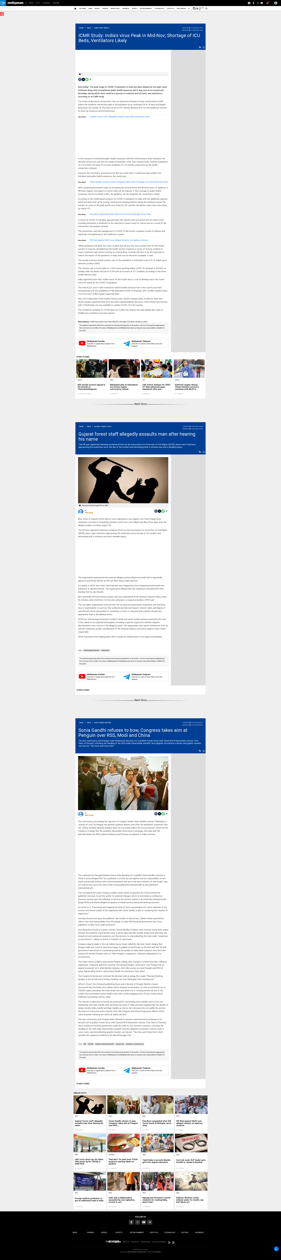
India (90, 8)
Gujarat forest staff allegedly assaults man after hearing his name (120, 116)
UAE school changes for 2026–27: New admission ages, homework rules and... (156, 387)
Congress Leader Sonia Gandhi (104, 1044)
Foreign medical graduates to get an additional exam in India (89, 1199)
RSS (85, 1044)
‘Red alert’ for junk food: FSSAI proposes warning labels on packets (123, 1161)
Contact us (135, 1242)
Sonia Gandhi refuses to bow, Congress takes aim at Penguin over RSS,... (123, 1123)
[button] (3, 3)
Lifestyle (170, 8)
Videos (80, 380)
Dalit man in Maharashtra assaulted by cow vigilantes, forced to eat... (122, 1200)
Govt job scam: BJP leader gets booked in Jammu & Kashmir (191, 1161)
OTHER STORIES (82, 357)
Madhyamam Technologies (137, 1252)
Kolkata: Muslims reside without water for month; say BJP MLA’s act (189, 1200)
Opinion (105, 8)
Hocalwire (157, 1252)
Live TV (38, 3)
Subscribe (56, 3)
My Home (82, 8)
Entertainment (146, 8)
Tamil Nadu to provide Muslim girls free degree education (156, 1161)
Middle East (115, 8)
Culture (184, 1232)
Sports (134, 8)
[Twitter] (83, 79)
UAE (143, 380)
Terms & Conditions (159, 1242)
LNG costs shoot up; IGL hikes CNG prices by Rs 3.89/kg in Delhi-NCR (89, 1161)
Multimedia (181, 8)
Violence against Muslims (91, 650)
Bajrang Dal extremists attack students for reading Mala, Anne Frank (156, 1200)
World (97, 8)
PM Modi (90, 1044)
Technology (159, 8)
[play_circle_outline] (91, 368)
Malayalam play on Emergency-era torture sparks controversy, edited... (124, 387)
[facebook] (80, 79)
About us (126, 1242)
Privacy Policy (145, 1242)
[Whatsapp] (87, 79)
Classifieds (46, 3)
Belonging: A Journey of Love (134, 1044)
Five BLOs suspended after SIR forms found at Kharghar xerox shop (120, 214)
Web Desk (89, 513)
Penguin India (120, 1044)
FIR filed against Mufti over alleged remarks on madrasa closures (119, 240)
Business (125, 8)
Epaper (31, 3)
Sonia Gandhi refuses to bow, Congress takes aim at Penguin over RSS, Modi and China (129, 182)
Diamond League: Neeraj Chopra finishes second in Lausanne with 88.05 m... (187, 387)
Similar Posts (80, 1093)
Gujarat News (105, 650)
